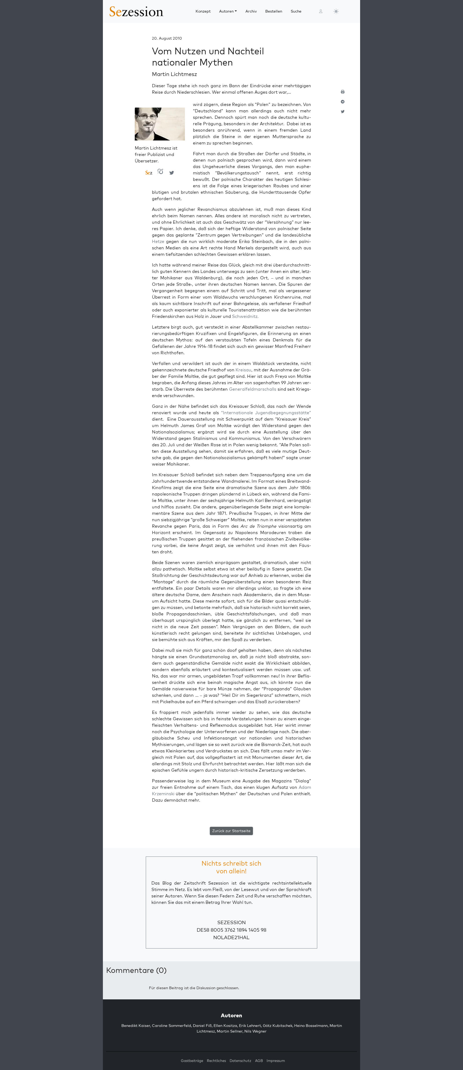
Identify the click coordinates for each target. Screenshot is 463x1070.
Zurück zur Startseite (231, 830)
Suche (296, 11)
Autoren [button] (226, 11)
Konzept (203, 11)
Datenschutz (240, 1060)
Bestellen (273, 11)
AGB (259, 1060)
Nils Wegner (255, 1031)
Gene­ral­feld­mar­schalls (252, 389)
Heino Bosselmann (311, 1025)
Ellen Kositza (225, 1025)
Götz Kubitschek (277, 1025)
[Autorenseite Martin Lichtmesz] (160, 125)
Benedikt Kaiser (135, 1025)
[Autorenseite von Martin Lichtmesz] (149, 172)
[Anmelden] (320, 11)
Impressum (276, 1060)
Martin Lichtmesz (174, 74)
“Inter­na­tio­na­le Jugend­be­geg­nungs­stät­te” (265, 412)
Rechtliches (216, 1060)
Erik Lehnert (250, 1025)
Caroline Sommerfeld (171, 1025)
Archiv (251, 11)
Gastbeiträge (192, 1060)
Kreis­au (243, 369)
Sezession (231, 922)
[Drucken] (343, 94)
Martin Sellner (229, 1031)
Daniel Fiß (202, 1025)
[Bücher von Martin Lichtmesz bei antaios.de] (161, 172)
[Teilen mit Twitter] (343, 114)
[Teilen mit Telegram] (343, 104)
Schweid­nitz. (245, 316)
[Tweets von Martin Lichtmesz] (171, 173)
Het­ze (158, 241)
